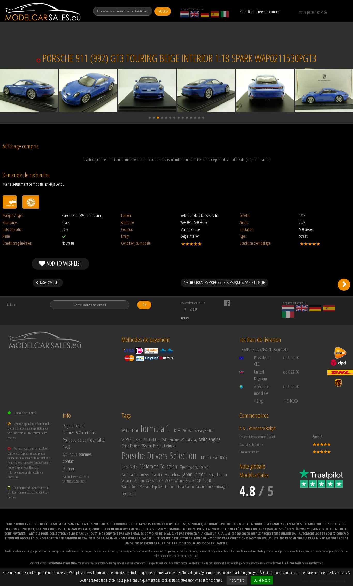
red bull (128, 493)
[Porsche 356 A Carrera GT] (343, 284)
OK (144, 304)
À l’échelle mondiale (261, 389)
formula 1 (155, 428)
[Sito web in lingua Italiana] (225, 14)
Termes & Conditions (79, 432)
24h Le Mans (151, 439)
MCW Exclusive (131, 439)
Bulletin (10, 304)
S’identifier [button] (247, 11)
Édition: (126, 215)
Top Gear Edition (163, 487)
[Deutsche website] (205, 14)
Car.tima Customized (135, 474)
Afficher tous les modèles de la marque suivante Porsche (224, 282)
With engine (209, 439)
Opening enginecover (194, 467)
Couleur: (127, 229)
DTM (177, 430)
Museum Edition (132, 481)
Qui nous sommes (77, 453)
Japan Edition (194, 474)
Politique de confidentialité (84, 439)
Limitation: (247, 229)
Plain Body (220, 457)
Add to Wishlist (63, 263)
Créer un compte (268, 11)
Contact (68, 460)
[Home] (43, 11)
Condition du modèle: (136, 243)
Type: (243, 236)
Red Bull (208, 481)
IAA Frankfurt (129, 430)
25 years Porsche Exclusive (159, 446)
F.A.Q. (67, 446)
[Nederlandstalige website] (184, 14)
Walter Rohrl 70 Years (135, 487)
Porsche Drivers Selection (158, 455)
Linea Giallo (129, 467)
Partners (69, 468)
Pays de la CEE (261, 360)
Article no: (128, 222)
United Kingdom (260, 375)
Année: (244, 222)
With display (189, 439)
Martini (206, 457)
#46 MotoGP (154, 481)
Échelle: (245, 215)
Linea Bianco (185, 487)
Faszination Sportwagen (212, 487)
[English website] (194, 14)
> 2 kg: (258, 401)
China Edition (130, 446)
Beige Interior (218, 474)
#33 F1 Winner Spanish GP (183, 481)
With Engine (170, 439)
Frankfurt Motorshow (166, 474)
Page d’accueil (74, 425)
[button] (150, 118)
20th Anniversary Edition (198, 430)
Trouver (162, 11)
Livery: (125, 236)
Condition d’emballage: (255, 243)
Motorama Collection (158, 466)
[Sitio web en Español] (215, 14)
